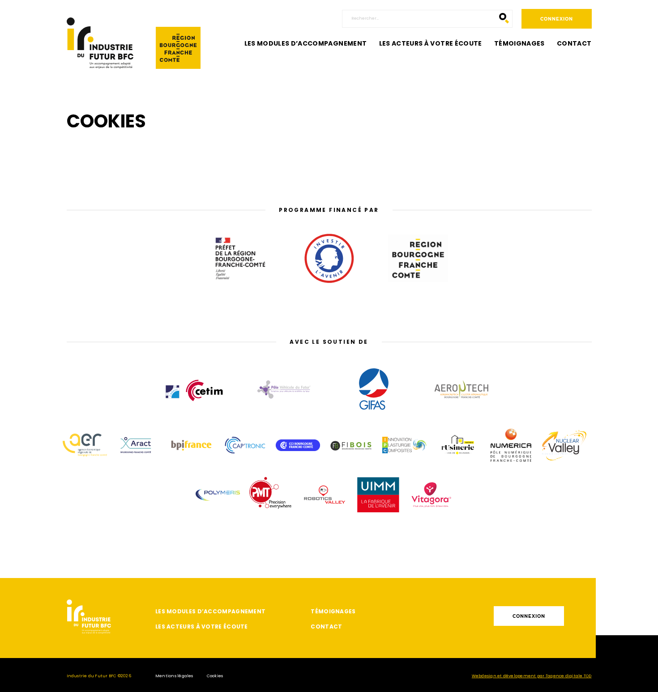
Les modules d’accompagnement (305, 43)
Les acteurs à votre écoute (430, 43)
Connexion (556, 19)
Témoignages (519, 43)
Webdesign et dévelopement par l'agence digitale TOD (532, 676)
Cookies (215, 676)
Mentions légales (174, 676)
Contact (574, 43)
